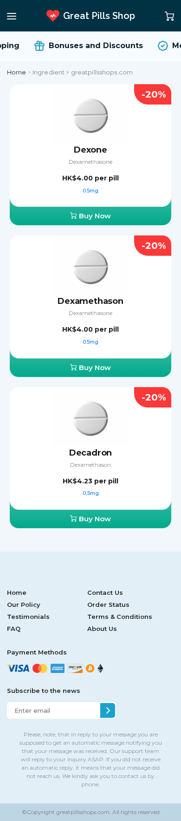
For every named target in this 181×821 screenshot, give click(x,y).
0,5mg (91, 493)
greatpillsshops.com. (83, 812)
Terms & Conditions (119, 616)
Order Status (108, 604)
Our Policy (23, 604)
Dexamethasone (90, 161)
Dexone (90, 150)
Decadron (90, 453)
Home (16, 72)
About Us (102, 628)
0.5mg (90, 190)
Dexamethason (90, 301)
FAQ (13, 628)
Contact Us (105, 592)
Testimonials (28, 616)
